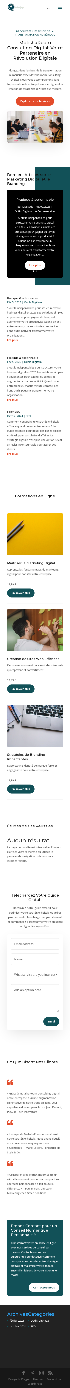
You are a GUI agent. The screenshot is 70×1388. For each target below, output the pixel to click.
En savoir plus (21, 593)
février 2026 (17, 1320)
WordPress (35, 1383)
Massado (27, 206)
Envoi (51, 1021)
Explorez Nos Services (35, 101)
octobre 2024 (18, 1326)
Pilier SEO (13, 411)
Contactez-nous (44, 1287)
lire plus (12, 340)
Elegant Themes (32, 1379)
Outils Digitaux (23, 211)
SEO (28, 416)
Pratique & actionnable (35, 199)
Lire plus (35, 265)
